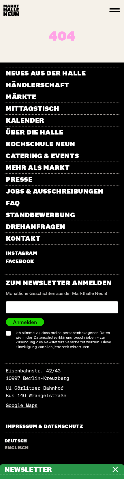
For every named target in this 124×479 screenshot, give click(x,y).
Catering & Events (42, 155)
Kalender (25, 120)
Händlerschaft (37, 84)
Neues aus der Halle (46, 73)
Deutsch (16, 441)
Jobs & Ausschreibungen (54, 191)
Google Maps (21, 405)
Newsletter (28, 469)
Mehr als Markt (37, 167)
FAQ (13, 202)
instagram (21, 253)
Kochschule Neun (40, 143)
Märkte (21, 96)
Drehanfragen (35, 226)
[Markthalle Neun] (11, 10)
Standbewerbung (40, 214)
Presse (19, 179)
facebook (20, 261)
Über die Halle (34, 132)
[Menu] (115, 10)
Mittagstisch (32, 108)
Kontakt (23, 238)
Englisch (17, 448)
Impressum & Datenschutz (44, 426)
